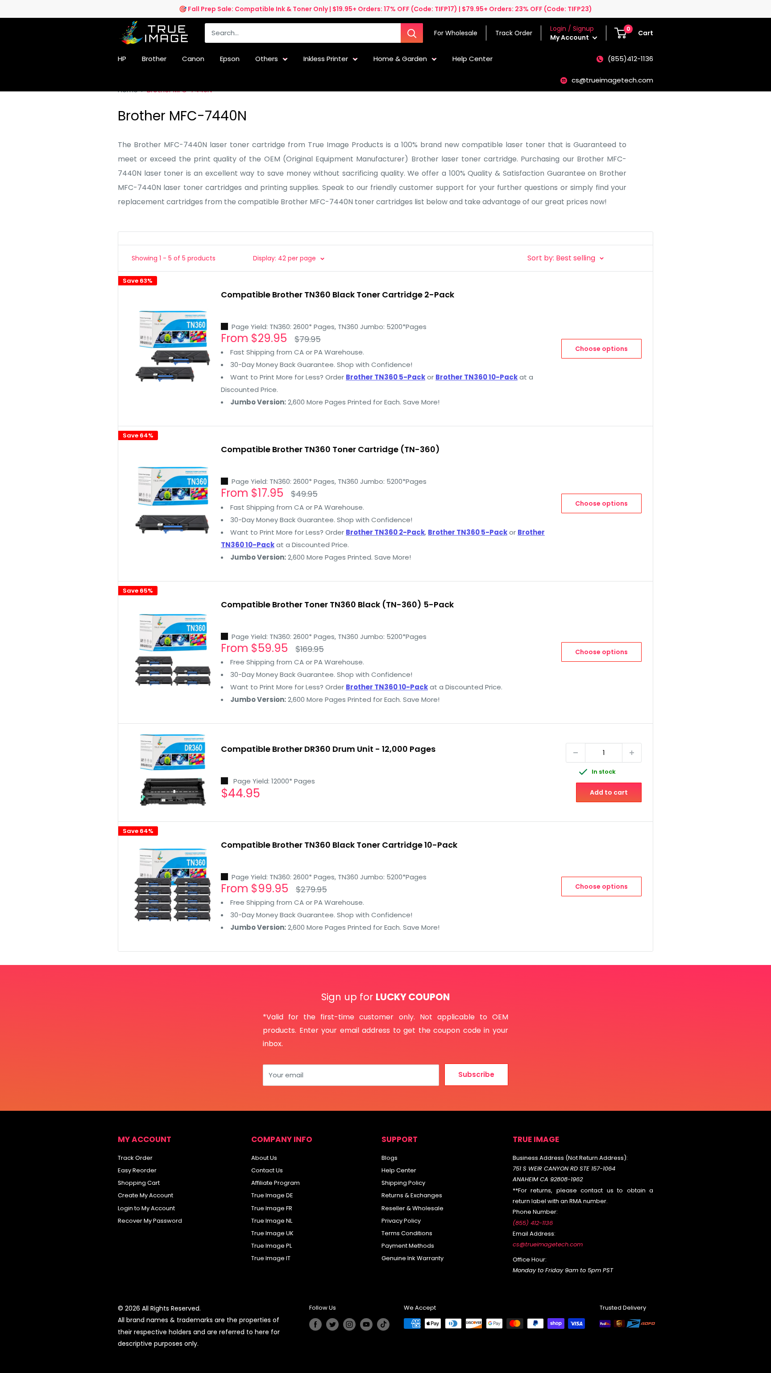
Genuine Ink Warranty (412, 1258)
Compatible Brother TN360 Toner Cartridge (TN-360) (330, 449)
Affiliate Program (275, 1183)
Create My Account (145, 1195)
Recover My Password (150, 1220)
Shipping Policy (403, 1183)
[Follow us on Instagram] (349, 1324)
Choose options (601, 348)
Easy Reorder (137, 1170)
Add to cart (609, 792)
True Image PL (271, 1245)
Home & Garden (400, 58)
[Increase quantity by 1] (631, 752)
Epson (230, 58)
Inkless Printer (325, 58)
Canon (193, 58)
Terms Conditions (406, 1233)
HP (122, 58)
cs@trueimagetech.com (612, 80)
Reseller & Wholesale (412, 1208)
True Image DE (272, 1195)
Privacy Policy (401, 1220)
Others (266, 58)
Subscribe (476, 1074)
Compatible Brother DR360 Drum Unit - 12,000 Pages (328, 749)
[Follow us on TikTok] (383, 1324)
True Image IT (270, 1258)
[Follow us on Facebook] (315, 1324)
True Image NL (271, 1220)
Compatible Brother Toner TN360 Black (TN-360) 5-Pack (337, 604)
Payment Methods (407, 1245)
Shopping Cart (139, 1183)
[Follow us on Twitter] (332, 1324)
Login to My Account (146, 1208)
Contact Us (267, 1170)
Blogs (389, 1158)
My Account (570, 37)
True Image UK (272, 1233)
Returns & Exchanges (411, 1195)
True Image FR (271, 1208)
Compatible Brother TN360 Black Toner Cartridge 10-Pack (339, 844)
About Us (264, 1158)
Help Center (472, 58)
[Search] (412, 33)
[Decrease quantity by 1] (575, 752)
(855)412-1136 (630, 58)
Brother (154, 58)
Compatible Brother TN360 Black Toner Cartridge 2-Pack (337, 294)
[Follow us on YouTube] (366, 1324)
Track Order (135, 1158)
